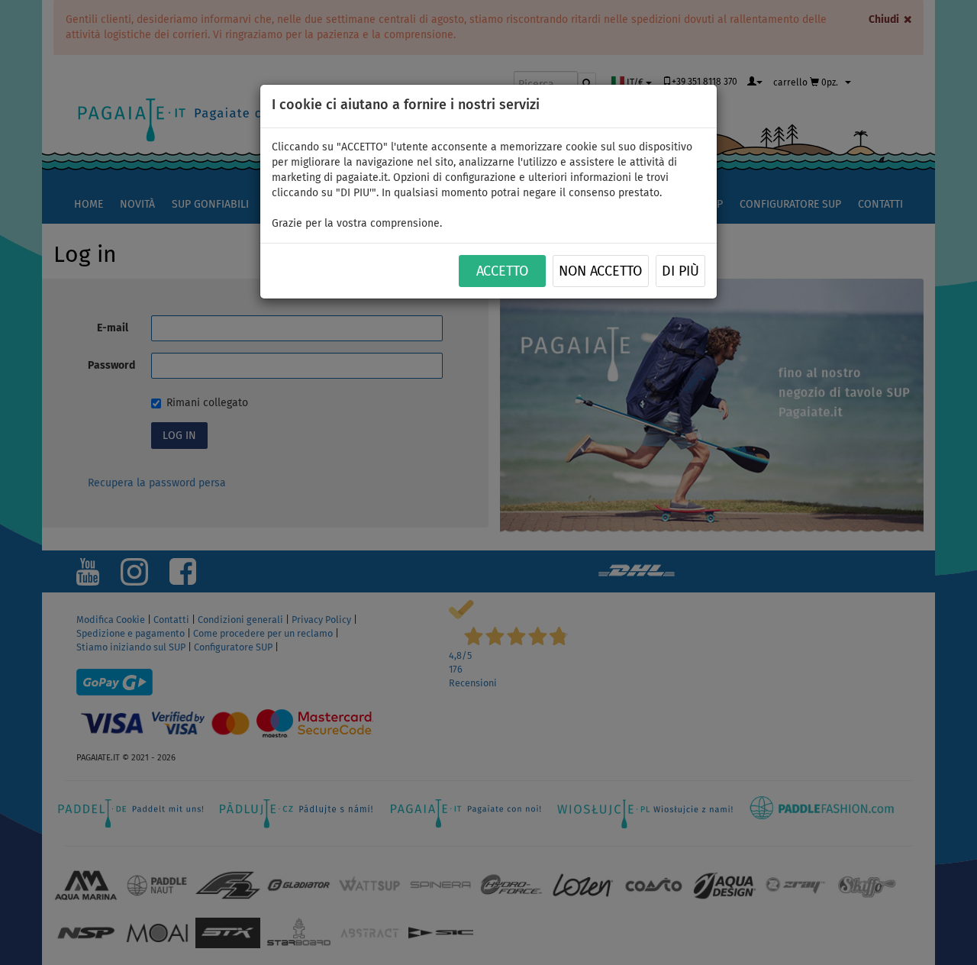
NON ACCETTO (600, 272)
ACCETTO (502, 272)
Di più (680, 272)
